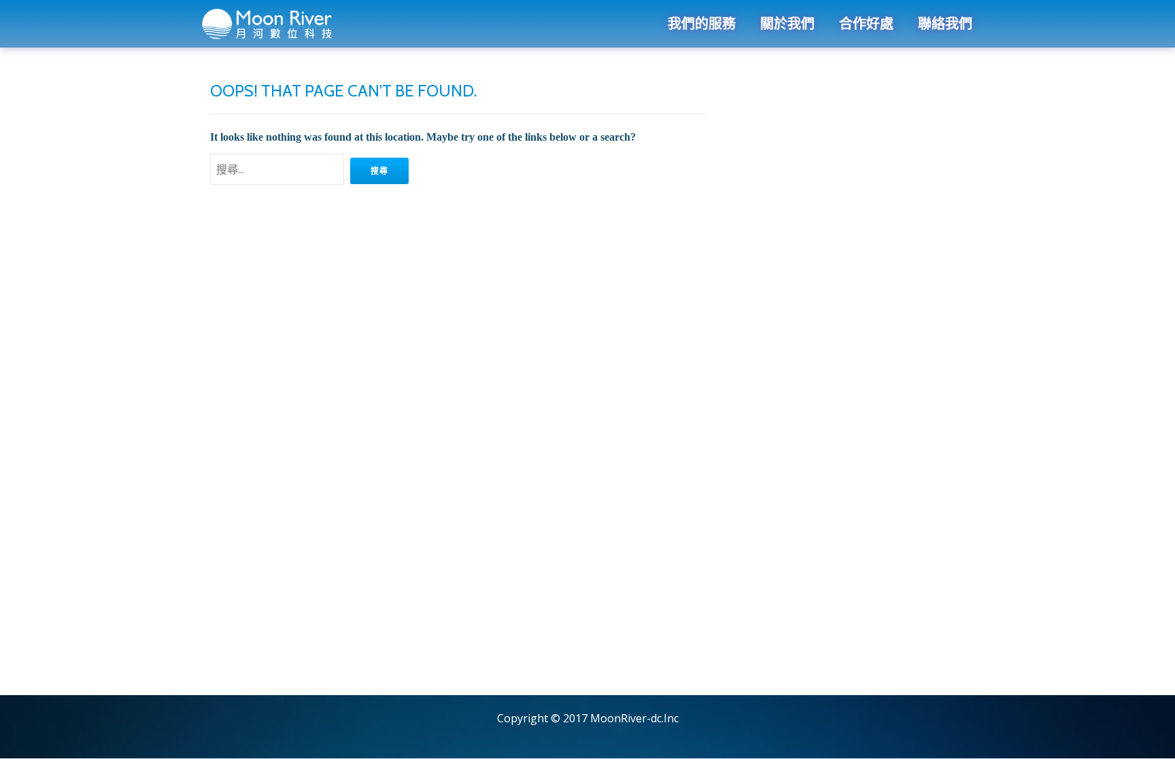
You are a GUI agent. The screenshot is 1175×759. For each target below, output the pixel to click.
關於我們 (787, 24)
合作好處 (866, 24)
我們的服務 (702, 24)
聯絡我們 (945, 24)
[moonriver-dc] (270, 24)
